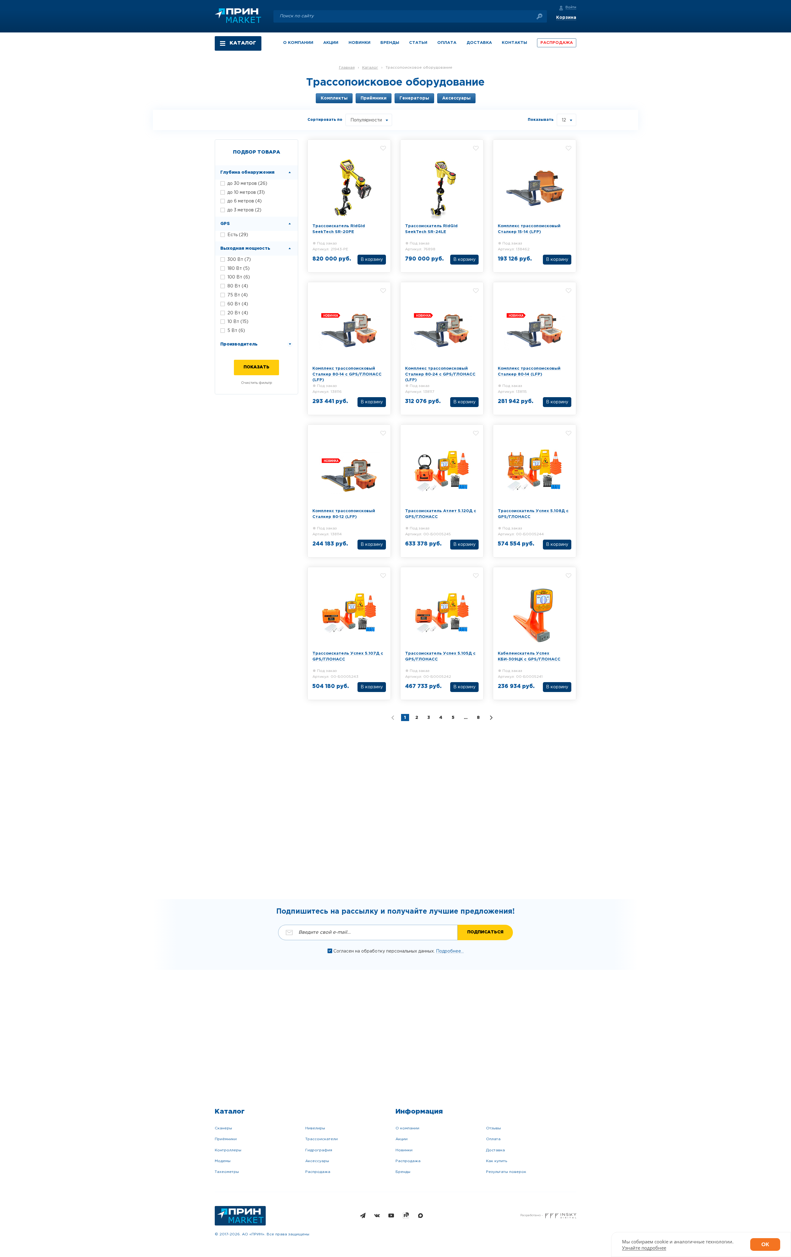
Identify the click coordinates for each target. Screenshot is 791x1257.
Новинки (404, 1150)
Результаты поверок (506, 1172)
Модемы (223, 1161)
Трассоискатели (321, 1139)
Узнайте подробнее (644, 1248)
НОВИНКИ (359, 43)
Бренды (403, 1172)
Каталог (370, 67)
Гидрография (318, 1150)
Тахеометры (227, 1172)
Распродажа (317, 1172)
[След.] (491, 717)
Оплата (493, 1139)
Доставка (495, 1150)
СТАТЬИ (418, 43)
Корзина (566, 17)
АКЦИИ (330, 43)
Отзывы (493, 1128)
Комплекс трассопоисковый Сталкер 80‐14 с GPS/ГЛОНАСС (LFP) (347, 374)
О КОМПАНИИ (298, 43)
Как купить (496, 1161)
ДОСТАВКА (479, 43)
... (465, 718)
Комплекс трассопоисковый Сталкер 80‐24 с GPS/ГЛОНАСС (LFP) (440, 374)
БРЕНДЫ (389, 43)
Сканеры (223, 1128)
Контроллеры (228, 1150)
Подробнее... (450, 951)
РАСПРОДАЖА (556, 43)
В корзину (372, 259)
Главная (347, 67)
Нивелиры (315, 1128)
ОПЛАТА (446, 43)
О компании (407, 1128)
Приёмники (226, 1139)
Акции (402, 1139)
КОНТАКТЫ (514, 43)
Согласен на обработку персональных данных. (384, 951)
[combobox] (368, 120)
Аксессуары (317, 1161)
